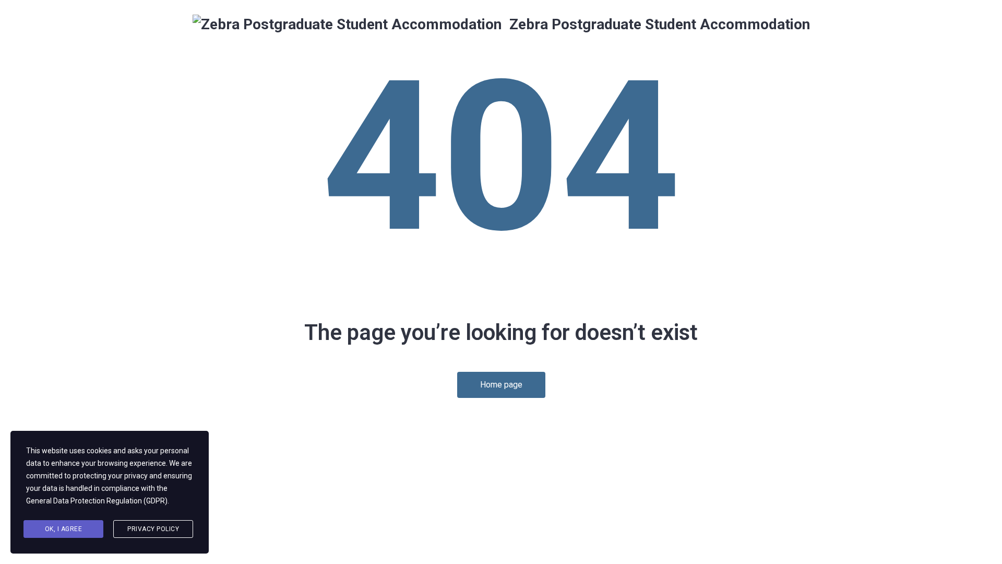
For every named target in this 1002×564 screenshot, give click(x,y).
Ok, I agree (63, 529)
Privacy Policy (153, 529)
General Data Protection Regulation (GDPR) (97, 501)
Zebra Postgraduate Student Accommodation (658, 24)
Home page (501, 385)
